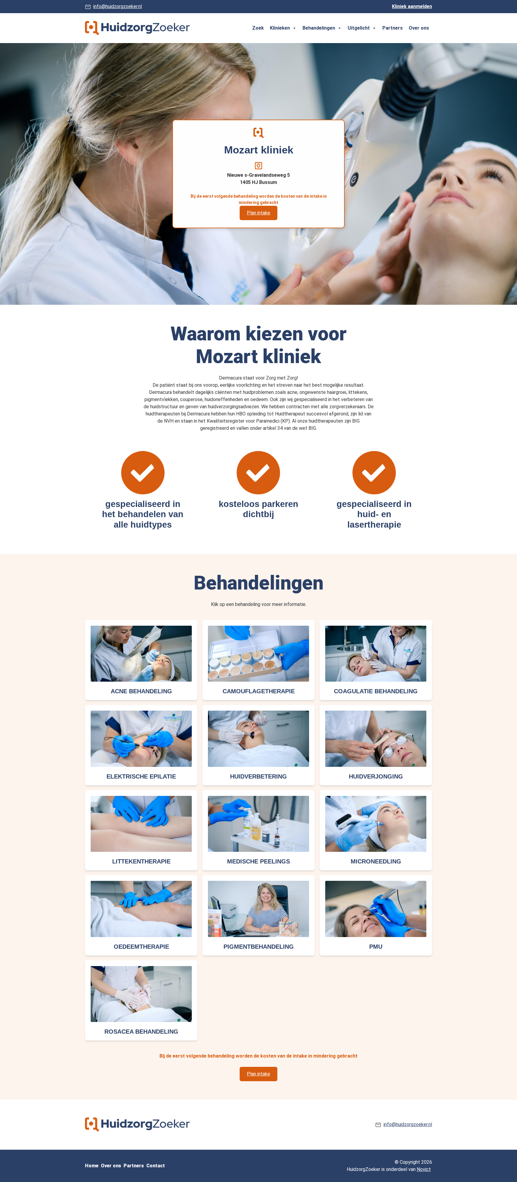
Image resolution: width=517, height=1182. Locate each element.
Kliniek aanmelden (412, 6)
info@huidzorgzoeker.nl (117, 6)
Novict (424, 1169)
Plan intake (258, 213)
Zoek (258, 28)
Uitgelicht (359, 28)
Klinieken (280, 28)
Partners (392, 28)
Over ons (419, 28)
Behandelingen (318, 28)
